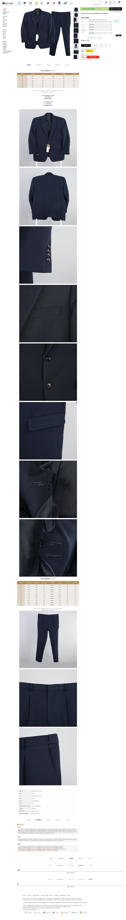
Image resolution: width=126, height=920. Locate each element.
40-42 (4, 31)
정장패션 (5, 46)
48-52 (4, 35)
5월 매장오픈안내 (97, 4)
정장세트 (119, 11)
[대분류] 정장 (115, 11)
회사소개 (25, 895)
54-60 (4, 36)
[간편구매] (90, 51)
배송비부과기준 (116, 21)
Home (111, 11)
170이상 (5, 26)
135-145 (5, 23)
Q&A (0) (67, 64)
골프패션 (5, 41)
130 (4, 21)
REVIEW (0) (81, 865)
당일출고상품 (6, 12)
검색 (101, 2)
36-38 (4, 30)
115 (4, 18)
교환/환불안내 (39, 64)
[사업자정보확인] (62, 899)
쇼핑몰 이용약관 (36, 895)
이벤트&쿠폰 (6, 53)
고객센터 (68, 895)
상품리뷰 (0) (58, 64)
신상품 (4, 10)
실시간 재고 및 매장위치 (92, 37)
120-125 (5, 20)
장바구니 (95, 45)
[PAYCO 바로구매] (93, 57)
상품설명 (29, 64)
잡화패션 (5, 48)
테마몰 (4, 43)
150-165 (5, 25)
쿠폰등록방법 (62, 895)
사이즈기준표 (99, 37)
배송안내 (51, 895)
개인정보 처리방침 (44, 895)
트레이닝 (5, 44)
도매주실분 (56, 895)
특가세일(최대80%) (7, 51)
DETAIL (50, 865)
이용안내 (30, 895)
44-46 (4, 33)
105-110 (5, 16)
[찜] (95, 51)
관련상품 (49, 64)
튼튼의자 (5, 14)
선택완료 (118, 35)
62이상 (4, 38)
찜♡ (106, 45)
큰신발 (4, 49)
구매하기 (86, 45)
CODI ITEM (71, 865)
